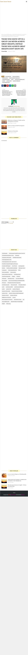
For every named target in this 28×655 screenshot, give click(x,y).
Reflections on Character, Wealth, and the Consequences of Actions (16, 121)
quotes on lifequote (16, 80)
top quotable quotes (7, 34)
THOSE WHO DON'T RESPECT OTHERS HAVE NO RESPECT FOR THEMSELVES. (17, 480)
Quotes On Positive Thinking (17, 291)
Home (2, 34)
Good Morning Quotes (6, 276)
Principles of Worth (22, 284)
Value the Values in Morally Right (16, 301)
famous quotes (5, 77)
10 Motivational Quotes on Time (8, 255)
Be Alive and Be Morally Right (12, 268)
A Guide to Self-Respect (6, 265)
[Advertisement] (14, 18)
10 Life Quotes (4, 253)
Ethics (19, 270)
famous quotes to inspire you (14, 77)
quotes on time (4, 293)
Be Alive (3, 268)
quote (12, 79)
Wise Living (8, 303)
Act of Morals (14, 265)
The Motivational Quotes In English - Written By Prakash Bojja (17, 485)
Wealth (3, 303)
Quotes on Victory (5, 295)
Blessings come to (22, 268)
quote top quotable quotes (19, 79)
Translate (11, 223)
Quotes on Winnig (13, 295)
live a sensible (4, 280)
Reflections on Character (6, 297)
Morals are (4, 282)
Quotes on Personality (6, 291)
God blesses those (17, 274)
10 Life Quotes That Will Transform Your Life (17, 253)
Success (14, 297)
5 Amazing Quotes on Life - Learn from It (9, 261)
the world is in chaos (17, 299)
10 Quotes (17, 255)
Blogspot (23, 494)
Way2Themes (13, 494)
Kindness (18, 276)
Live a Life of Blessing (19, 278)
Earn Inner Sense (5, 2)
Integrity (13, 276)
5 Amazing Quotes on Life (6, 259)
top (23, 299)
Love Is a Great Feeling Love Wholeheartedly (17, 474)
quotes (3, 80)
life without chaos (11, 278)
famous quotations (16, 76)
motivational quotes (6, 79)
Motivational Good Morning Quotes (14, 282)
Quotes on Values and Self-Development (16, 125)
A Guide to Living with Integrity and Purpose (10, 263)
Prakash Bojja (4, 51)
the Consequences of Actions (7, 299)
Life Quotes (4, 278)
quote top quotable (9, 286)
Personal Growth (14, 284)
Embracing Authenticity (12, 270)
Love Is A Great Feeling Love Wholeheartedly (16, 280)
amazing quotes (8, 76)
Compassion (4, 270)
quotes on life (9, 80)
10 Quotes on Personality (13, 131)
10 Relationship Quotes (17, 257)
